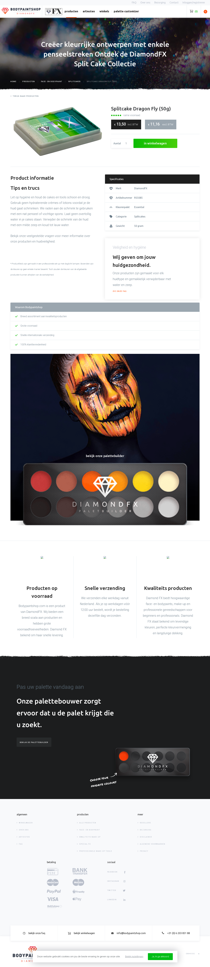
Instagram (113, 881)
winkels (104, 11)
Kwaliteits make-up (90, 837)
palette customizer (126, 11)
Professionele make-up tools (95, 851)
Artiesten (89, 11)
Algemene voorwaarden (152, 844)
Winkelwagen (26, 823)
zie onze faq (120, 291)
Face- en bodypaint (89, 830)
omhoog (190, 954)
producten (71, 11)
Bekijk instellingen (134, 956)
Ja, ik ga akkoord (160, 956)
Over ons (24, 830)
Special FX (85, 844)
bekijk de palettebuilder (34, 742)
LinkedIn (112, 900)
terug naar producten (26, 96)
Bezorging (145, 830)
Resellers (145, 823)
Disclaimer (146, 837)
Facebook (112, 872)
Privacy (144, 851)
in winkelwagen (155, 143)
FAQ (21, 844)
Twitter (111, 890)
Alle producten (87, 823)
